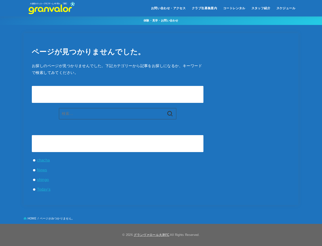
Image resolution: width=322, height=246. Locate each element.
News (42, 170)
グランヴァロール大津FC (151, 235)
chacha (43, 160)
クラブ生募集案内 (204, 8)
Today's (43, 189)
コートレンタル (234, 8)
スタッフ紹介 (261, 8)
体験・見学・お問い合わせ (161, 20)
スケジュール (286, 8)
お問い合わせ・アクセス (168, 8)
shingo (43, 179)
